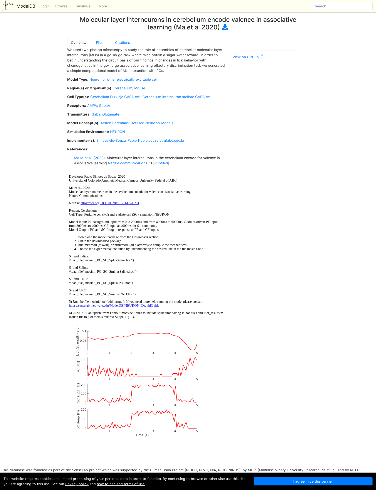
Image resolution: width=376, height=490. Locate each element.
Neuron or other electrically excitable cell (123, 79)
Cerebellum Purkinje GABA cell (115, 97)
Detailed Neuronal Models (152, 123)
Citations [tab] (122, 42)
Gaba (96, 114)
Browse (62, 6)
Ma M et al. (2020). (90, 158)
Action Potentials (115, 123)
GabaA (104, 105)
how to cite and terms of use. (121, 484)
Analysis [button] (83, 6)
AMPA (92, 105)
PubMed (161, 163)
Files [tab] (99, 42)
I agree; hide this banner (313, 481)
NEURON (117, 131)
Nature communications (127, 163)
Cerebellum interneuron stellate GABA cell (177, 97)
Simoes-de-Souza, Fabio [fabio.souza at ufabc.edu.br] (141, 140)
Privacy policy (77, 484)
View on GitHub (246, 57)
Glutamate (110, 114)
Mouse (139, 88)
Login (45, 6)
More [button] (103, 6)
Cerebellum (123, 88)
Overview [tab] (78, 42)
